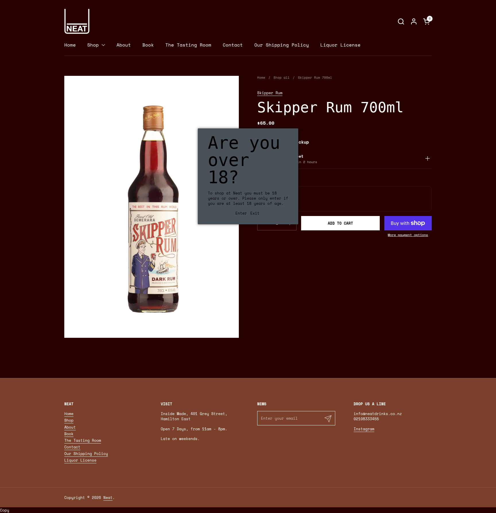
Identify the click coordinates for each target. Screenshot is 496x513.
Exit (254, 213)
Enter (241, 213)
